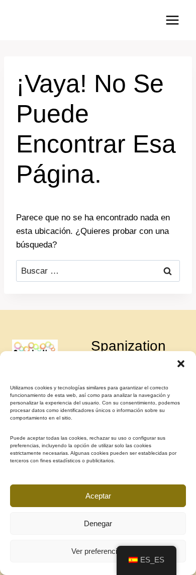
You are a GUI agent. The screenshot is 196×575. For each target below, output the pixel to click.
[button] (181, 364)
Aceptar (98, 495)
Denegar (98, 523)
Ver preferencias (98, 551)
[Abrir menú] (172, 20)
